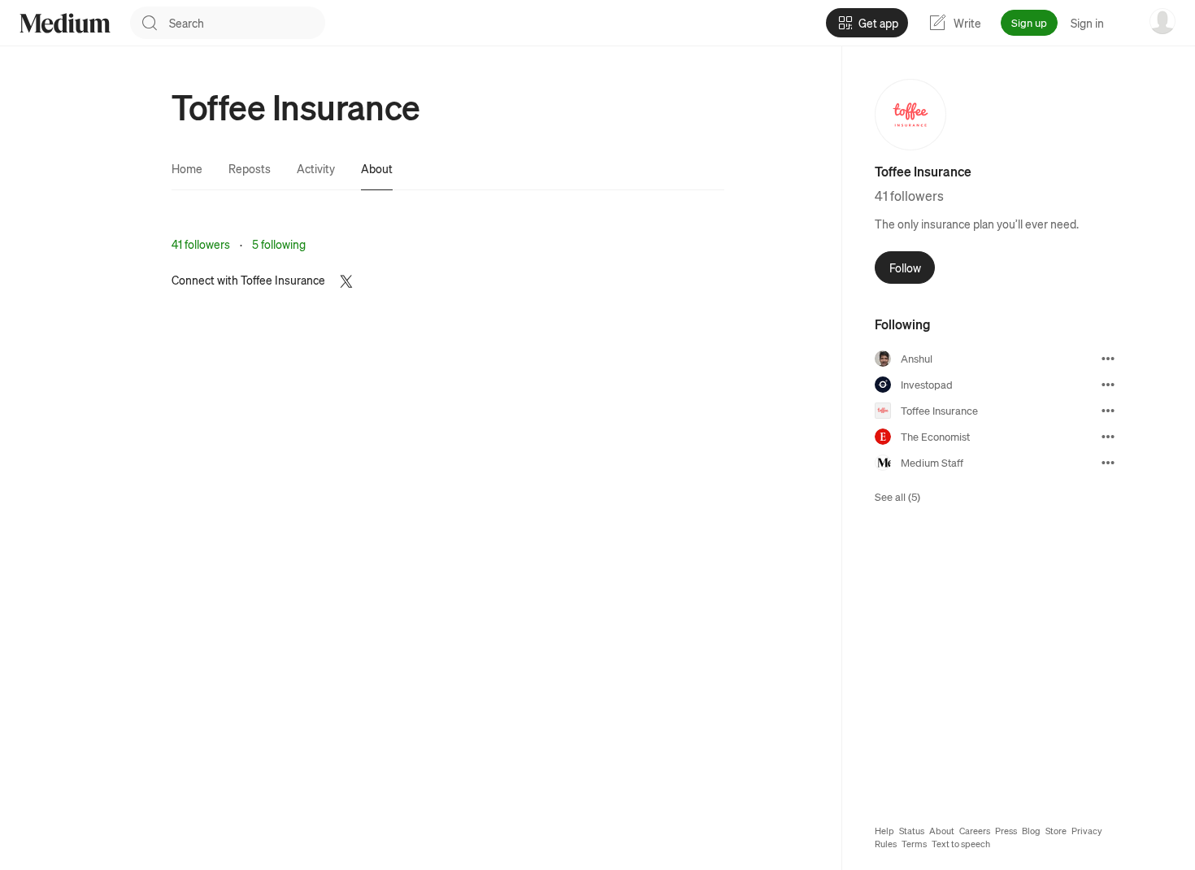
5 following (279, 244)
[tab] (187, 168)
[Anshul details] (1108, 359)
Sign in (1087, 22)
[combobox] (247, 23)
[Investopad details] (1108, 385)
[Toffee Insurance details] (1108, 411)
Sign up (1029, 22)
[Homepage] (65, 23)
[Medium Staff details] (1108, 463)
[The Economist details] (1108, 437)
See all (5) (897, 496)
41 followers (201, 244)
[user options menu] (1162, 21)
